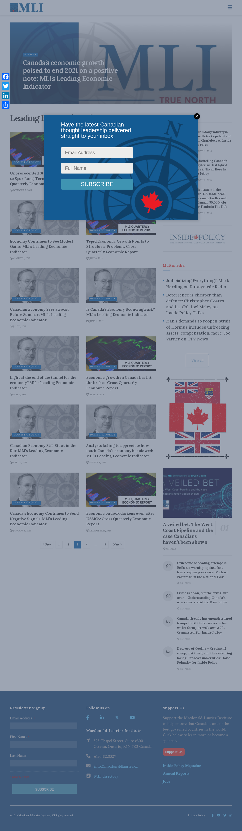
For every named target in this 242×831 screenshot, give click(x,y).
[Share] (5, 105)
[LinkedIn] (5, 95)
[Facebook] (5, 76)
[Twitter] (5, 86)
